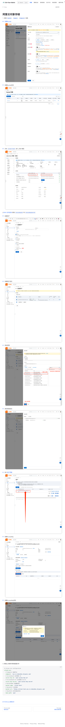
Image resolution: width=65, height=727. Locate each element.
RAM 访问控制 (8, 212)
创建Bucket (8, 21)
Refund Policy (41, 723)
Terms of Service (24, 723)
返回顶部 (57, 7)
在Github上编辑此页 (9, 702)
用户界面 (9, 472)
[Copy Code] (60, 668)
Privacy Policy (33, 723)
